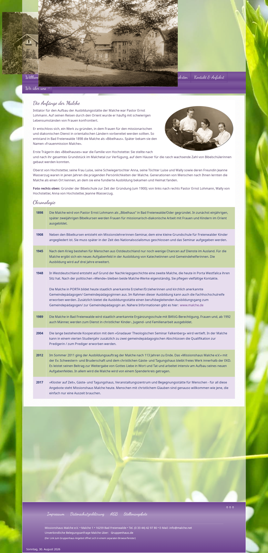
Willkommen (35, 77)
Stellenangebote (135, 513)
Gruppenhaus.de (122, 533)
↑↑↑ (230, 507)
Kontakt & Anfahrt (209, 77)
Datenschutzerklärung (87, 513)
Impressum (55, 513)
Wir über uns (35, 88)
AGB (114, 513)
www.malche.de (191, 305)
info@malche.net (180, 528)
